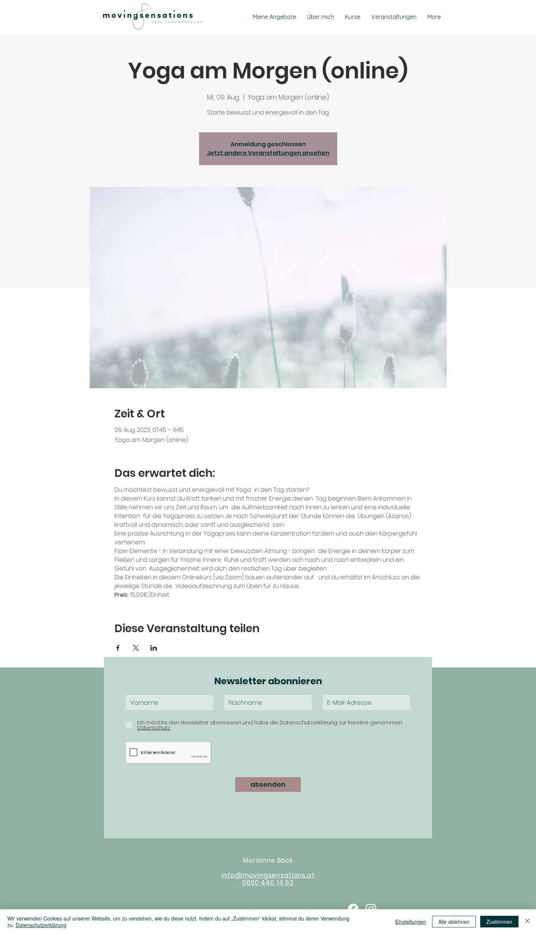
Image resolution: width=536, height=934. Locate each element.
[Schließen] (527, 921)
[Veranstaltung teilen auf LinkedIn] (153, 648)
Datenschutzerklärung (41, 925)
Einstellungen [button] (410, 921)
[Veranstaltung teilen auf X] (135, 648)
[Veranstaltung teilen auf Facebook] (117, 648)
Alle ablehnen (454, 921)
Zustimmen (499, 921)
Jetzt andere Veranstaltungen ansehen (268, 153)
